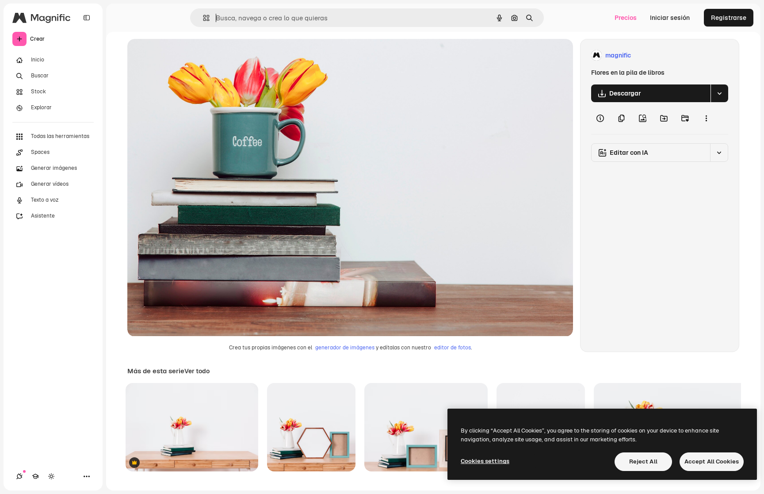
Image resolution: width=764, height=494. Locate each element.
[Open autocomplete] (203, 18)
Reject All (643, 461)
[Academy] (35, 476)
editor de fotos (452, 347)
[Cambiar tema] (51, 476)
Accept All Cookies (711, 461)
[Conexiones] (19, 476)
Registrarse (728, 18)
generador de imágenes (344, 347)
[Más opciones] (706, 118)
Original (184, 55)
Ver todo (197, 371)
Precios (626, 18)
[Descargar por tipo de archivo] (719, 93)
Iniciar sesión (670, 18)
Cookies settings (485, 461)
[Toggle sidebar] (87, 18)
